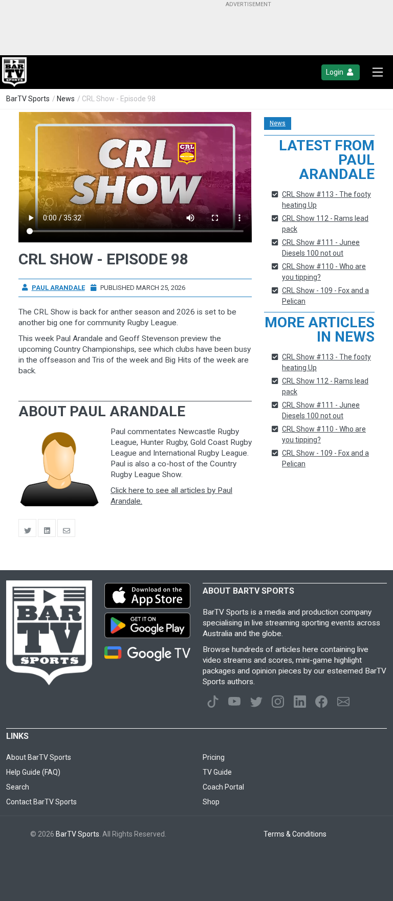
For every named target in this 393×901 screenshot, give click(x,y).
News (66, 99)
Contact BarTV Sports (41, 802)
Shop (211, 802)
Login (335, 72)
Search (17, 787)
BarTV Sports (28, 99)
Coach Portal (223, 787)
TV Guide (217, 772)
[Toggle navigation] (377, 72)
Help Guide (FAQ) (33, 772)
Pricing (214, 757)
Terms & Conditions (295, 834)
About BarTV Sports (38, 757)
